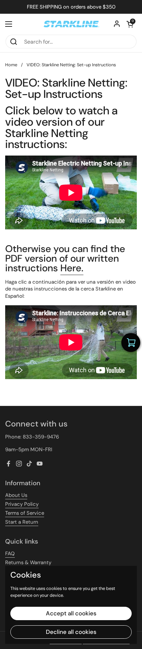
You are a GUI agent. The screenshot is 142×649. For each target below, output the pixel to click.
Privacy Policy (22, 504)
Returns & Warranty (28, 562)
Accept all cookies (71, 613)
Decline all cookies (71, 632)
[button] (130, 24)
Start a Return (21, 522)
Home (11, 65)
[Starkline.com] (71, 24)
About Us (16, 495)
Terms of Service (24, 513)
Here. (71, 268)
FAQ (10, 553)
